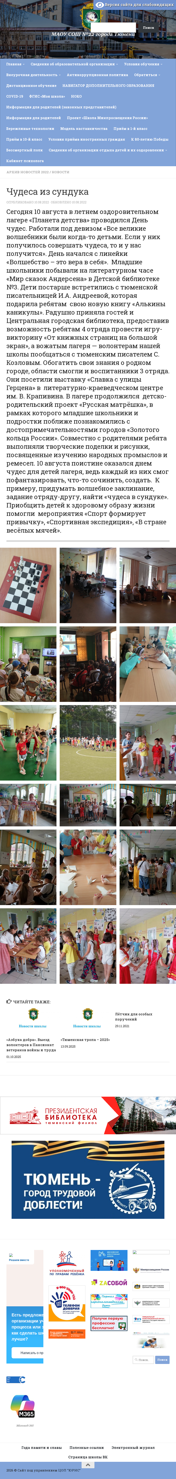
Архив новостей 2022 (27, 172)
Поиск (85, 9)
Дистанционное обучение (31, 85)
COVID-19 (14, 96)
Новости (60, 172)
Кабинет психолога (25, 160)
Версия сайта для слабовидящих (139, 4)
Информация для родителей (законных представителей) (61, 107)
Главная (13, 64)
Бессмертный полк (24, 150)
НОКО (76, 96)
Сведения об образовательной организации (73, 64)
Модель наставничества (84, 128)
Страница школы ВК (88, 1457)
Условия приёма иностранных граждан (86, 139)
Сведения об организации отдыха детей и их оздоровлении (106, 150)
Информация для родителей (33, 117)
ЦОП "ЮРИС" (69, 1470)
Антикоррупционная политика (97, 74)
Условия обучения (141, 64)
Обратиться (145, 74)
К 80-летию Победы (149, 139)
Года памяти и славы (41, 1447)
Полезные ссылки (87, 1447)
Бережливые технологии (30, 128)
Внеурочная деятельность (32, 74)
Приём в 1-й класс (130, 128)
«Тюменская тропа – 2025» (85, 1039)
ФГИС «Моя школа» (47, 96)
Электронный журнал (133, 1447)
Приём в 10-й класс (24, 139)
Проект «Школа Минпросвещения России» (107, 117)
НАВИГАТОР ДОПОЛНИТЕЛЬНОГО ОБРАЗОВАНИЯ (108, 85)
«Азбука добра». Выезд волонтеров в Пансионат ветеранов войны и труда (31, 1044)
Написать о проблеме (38, 1353)
